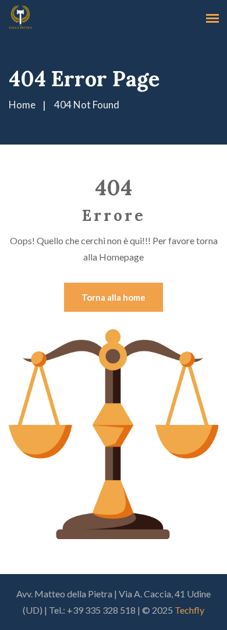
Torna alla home (113, 297)
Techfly (189, 609)
